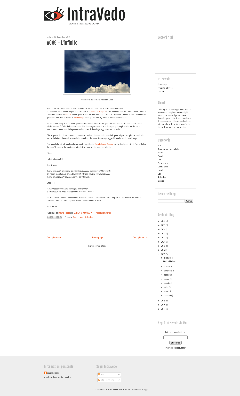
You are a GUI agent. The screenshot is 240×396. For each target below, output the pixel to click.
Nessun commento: (103, 213)
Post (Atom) (101, 246)
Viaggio (161, 181)
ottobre (167, 266)
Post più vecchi (140, 237)
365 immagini (79, 117)
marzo (167, 291)
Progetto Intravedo (166, 88)
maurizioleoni (53, 373)
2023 (163, 233)
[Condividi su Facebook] (57, 217)
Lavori (81, 217)
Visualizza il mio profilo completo (58, 377)
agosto (167, 275)
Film (159, 159)
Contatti (161, 91)
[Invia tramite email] (48, 217)
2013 (163, 309)
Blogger (145, 389)
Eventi (75, 217)
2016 (163, 254)
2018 (163, 246)
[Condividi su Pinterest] (60, 217)
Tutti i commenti (107, 380)
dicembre (168, 258)
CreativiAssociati (100, 389)
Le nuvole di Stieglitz (97, 111)
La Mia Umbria (163, 166)
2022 (163, 237)
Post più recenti (54, 237)
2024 (163, 229)
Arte (159, 145)
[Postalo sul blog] (51, 217)
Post (102, 374)
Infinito (68, 114)
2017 (163, 250)
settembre (168, 270)
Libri (159, 174)
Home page (97, 237)
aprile (166, 287)
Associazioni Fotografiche (168, 149)
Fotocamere (163, 163)
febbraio (167, 295)
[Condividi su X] (54, 217)
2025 (163, 225)
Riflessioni (89, 217)
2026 (163, 221)
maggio (167, 283)
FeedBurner (180, 348)
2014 (163, 305)
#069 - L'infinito (62, 43)
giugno (167, 279)
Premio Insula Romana (104, 144)
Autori (160, 152)
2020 (163, 242)
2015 (163, 300)
